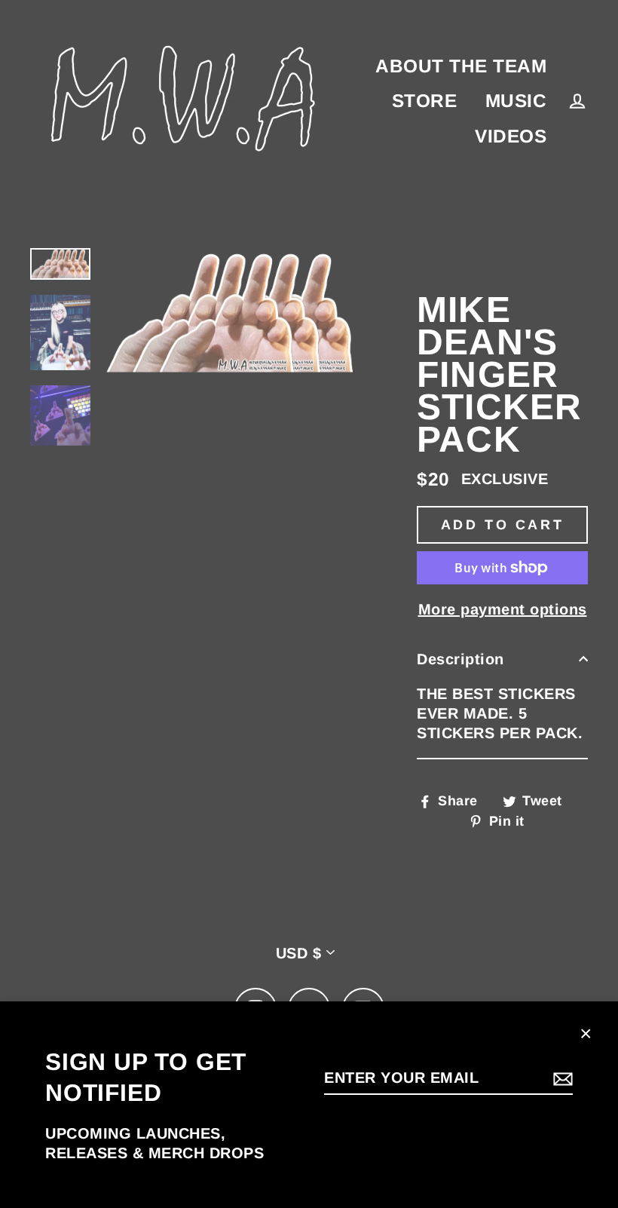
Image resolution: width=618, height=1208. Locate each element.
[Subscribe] (561, 1078)
